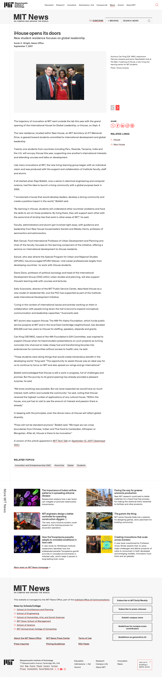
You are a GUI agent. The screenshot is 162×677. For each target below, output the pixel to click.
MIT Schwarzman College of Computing (37, 629)
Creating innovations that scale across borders (130, 538)
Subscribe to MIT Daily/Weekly (132, 600)
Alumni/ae (59, 465)
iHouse (116, 139)
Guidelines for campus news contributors (132, 627)
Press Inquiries (21, 644)
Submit (149, 21)
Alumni (121, 5)
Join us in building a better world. (144, 664)
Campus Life (102, 5)
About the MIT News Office (27, 638)
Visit (22, 666)
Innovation (71, 5)
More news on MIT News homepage (31, 567)
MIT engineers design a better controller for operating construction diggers (57, 516)
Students (81, 465)
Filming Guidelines (55, 644)
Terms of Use (85, 638)
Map (26, 666)
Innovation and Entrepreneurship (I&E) (33, 465)
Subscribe (98, 21)
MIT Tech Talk (60, 440)
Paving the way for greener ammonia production (128, 491)
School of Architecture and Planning (35, 609)
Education (49, 5)
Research (60, 5)
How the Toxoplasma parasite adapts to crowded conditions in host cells (59, 540)
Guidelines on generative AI (132, 637)
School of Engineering (28, 613)
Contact (54, 666)
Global (70, 465)
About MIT (131, 5)
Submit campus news (132, 617)
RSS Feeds (83, 644)
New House (119, 144)
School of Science (26, 625)
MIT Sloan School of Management (34, 621)
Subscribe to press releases (132, 609)
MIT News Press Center (58, 638)
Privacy (23, 669)
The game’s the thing (125, 513)
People (39, 666)
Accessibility (32, 669)
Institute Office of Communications (92, 599)
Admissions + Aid (86, 5)
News (112, 5)
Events (32, 666)
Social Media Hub (46, 669)
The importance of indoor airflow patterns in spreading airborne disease (59, 493)
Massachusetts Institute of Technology (36, 660)
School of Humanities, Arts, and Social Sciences (41, 617)
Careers (46, 666)
